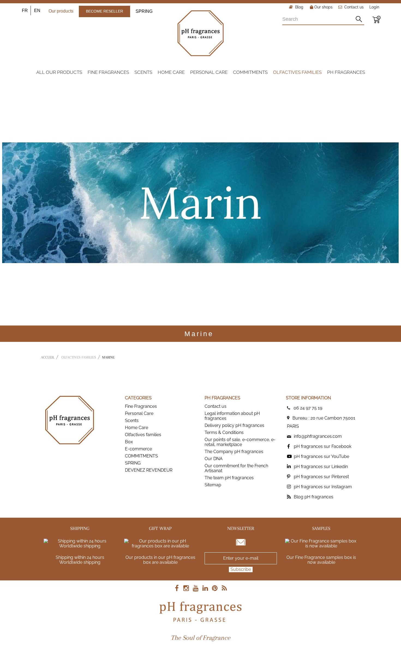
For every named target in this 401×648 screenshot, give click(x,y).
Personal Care (139, 413)
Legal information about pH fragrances (232, 416)
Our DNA (214, 458)
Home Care (136, 427)
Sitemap (213, 484)
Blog (298, 7)
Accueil (47, 357)
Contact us (354, 7)
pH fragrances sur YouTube (321, 456)
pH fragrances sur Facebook (322, 446)
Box (129, 441)
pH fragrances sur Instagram (323, 486)
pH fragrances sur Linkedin (321, 466)
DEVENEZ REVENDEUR (148, 470)
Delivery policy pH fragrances (234, 425)
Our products (61, 11)
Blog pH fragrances (313, 496)
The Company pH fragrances (234, 451)
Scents (132, 420)
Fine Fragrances (141, 406)
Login (374, 7)
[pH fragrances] (200, 33)
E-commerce (138, 448)
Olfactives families (143, 434)
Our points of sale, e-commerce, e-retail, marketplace (240, 442)
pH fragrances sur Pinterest (321, 476)
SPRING (144, 11)
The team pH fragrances (229, 477)
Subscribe (241, 569)
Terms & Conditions (224, 432)
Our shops (323, 7)
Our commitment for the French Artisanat (236, 468)
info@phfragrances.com (318, 436)
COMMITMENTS (141, 456)
